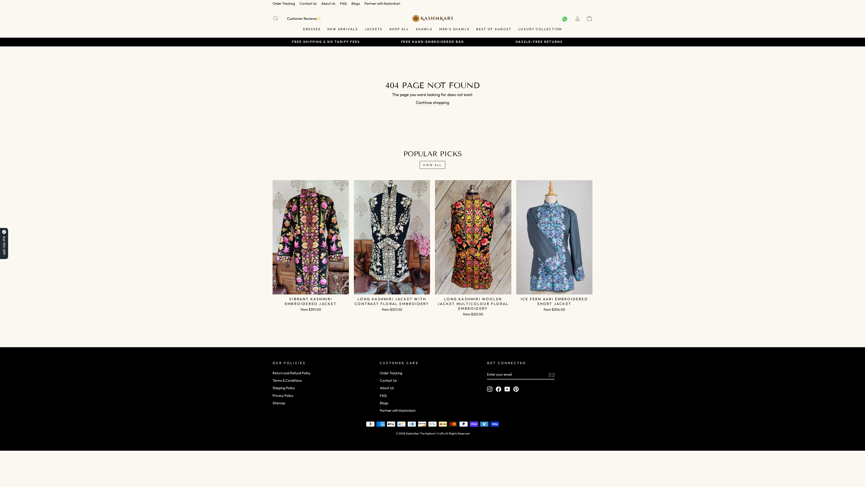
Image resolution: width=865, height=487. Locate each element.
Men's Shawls (454, 29)
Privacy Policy (283, 395)
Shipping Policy (284, 388)
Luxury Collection (540, 29)
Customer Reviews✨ (304, 18)
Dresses (312, 29)
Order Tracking (284, 3)
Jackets (373, 29)
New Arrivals (342, 29)
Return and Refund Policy (292, 373)
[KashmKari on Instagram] (489, 389)
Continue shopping (432, 102)
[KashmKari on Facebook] (498, 389)
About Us (328, 3)
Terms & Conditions (287, 380)
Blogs (355, 3)
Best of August (493, 29)
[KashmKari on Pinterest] (516, 389)
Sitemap (279, 403)
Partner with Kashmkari (382, 3)
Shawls (424, 29)
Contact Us (308, 3)
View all (432, 165)
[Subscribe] (552, 375)
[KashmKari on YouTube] (507, 389)
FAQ (343, 3)
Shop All (399, 29)
